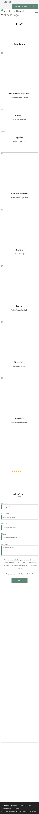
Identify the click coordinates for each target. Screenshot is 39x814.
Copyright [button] (13, 805)
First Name (5, 503)
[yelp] (8, 788)
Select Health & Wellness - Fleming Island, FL (20, 708)
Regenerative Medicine (12, 646)
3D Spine (7, 690)
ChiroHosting (32, 811)
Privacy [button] (29, 805)
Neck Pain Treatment (12, 634)
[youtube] (13, 788)
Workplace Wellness (11, 642)
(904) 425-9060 (9, 2)
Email (4, 524)
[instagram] (18, 788)
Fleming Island (10, 792)
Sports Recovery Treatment (14, 622)
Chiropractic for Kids (12, 638)
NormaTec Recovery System (14, 613)
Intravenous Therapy (12, 655)
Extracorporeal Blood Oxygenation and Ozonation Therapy (19, 660)
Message (4, 544)
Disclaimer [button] (22, 805)
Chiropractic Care (10, 601)
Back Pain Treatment (12, 630)
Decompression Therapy (13, 677)
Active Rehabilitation (12, 609)
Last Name (5, 513)
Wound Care (9, 669)
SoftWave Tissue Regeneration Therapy (19, 605)
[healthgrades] (23, 788)
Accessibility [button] (5, 805)
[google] (3, 788)
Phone (3, 534)
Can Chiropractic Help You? (14, 693)
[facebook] (28, 788)
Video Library (9, 698)
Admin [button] (17, 808)
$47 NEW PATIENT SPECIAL (25, 6)
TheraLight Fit (9, 650)
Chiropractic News (11, 695)
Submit (19, 581)
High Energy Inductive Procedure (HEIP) (19, 673)
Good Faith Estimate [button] (7, 808)
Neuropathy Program (12, 665)
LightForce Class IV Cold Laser (15, 618)
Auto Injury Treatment (12, 626)
